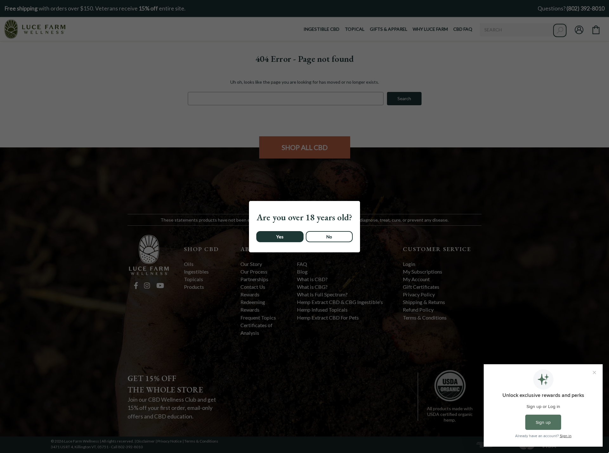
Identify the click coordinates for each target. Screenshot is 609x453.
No (329, 236)
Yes (280, 236)
